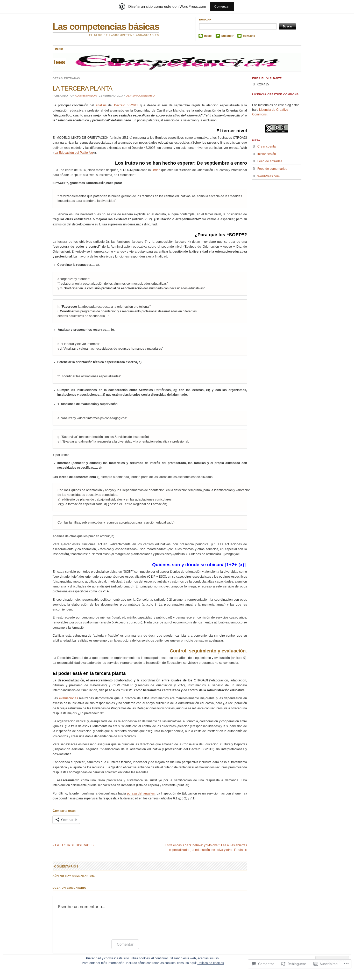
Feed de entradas (269, 161)
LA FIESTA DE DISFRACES (73, 845)
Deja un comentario (140, 95)
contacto (249, 35)
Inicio (208, 35)
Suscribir (227, 35)
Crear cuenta (266, 146)
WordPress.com (268, 176)
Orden (156, 170)
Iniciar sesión (266, 154)
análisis (101, 105)
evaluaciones (68, 698)
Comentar (125, 944)
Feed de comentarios (272, 169)
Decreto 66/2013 (127, 105)
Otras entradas (66, 78)
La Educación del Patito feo (73, 153)
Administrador (86, 95)
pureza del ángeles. (141, 793)
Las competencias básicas (106, 26)
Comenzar (222, 6)
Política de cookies (210, 963)
